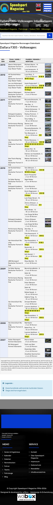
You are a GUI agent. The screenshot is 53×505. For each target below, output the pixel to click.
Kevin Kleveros (30, 186)
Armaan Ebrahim (30, 302)
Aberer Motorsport (14, 64)
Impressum (35, 462)
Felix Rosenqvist (30, 233)
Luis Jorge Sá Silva (31, 214)
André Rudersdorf (31, 83)
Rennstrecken (9, 463)
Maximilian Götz (30, 349)
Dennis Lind (29, 123)
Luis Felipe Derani (31, 198)
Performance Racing (15, 123)
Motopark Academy (15, 114)
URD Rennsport (13, 261)
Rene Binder (29, 210)
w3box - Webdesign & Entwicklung (38, 492)
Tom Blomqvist (30, 133)
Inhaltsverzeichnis (38, 472)
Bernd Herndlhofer (31, 268)
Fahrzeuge (23, 29)
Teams (6, 470)
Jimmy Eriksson (30, 203)
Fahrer (7, 466)
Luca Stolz (28, 74)
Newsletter (35, 469)
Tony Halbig (29, 119)
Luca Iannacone (30, 69)
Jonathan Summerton (32, 354)
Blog (6, 477)
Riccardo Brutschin (31, 99)
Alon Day (28, 104)
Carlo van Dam (30, 344)
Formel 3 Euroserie (14, 221)
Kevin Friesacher (30, 175)
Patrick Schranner (31, 109)
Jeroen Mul (29, 149)
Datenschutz (36, 465)
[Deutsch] (38, 9)
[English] (38, 5)
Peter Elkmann (30, 282)
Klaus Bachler (30, 261)
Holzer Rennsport (14, 339)
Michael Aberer (30, 64)
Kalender (7, 456)
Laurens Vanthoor (31, 306)
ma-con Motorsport (15, 83)
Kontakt (34, 452)
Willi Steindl (29, 254)
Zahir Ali (27, 273)
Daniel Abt (28, 247)
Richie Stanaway (31, 140)
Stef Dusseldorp (30, 240)
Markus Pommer (30, 114)
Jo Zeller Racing (14, 179)
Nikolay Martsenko (31, 158)
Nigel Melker (29, 179)
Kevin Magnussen (31, 191)
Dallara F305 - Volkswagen (40, 29)
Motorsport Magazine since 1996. (15, 423)
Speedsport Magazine (8, 29)
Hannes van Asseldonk (33, 154)
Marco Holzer (29, 339)
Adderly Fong (29, 297)
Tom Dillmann (29, 168)
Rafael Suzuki (29, 292)
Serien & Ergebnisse (12, 452)
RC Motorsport (13, 344)
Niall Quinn (28, 323)
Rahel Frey (29, 327)
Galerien (7, 459)
